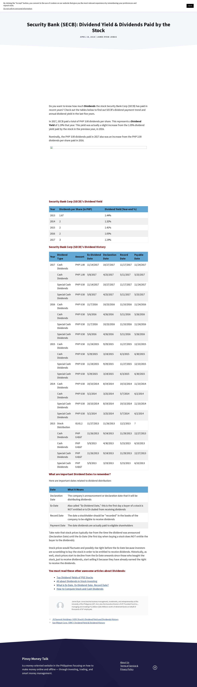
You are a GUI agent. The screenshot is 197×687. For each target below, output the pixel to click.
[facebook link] (155, 668)
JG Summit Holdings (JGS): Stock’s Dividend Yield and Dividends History (85, 619)
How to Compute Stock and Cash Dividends (80, 588)
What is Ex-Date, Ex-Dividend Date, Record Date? (83, 585)
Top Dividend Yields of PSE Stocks (75, 577)
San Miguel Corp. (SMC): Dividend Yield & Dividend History (78, 622)
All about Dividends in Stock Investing (77, 581)
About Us (124, 662)
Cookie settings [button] (178, 6)
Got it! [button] (190, 6)
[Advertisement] (98, 80)
